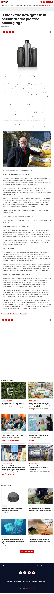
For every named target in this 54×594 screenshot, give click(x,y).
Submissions (11, 5)
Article (4, 506)
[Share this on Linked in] (10, 32)
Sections (24, 566)
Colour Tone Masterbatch (26, 76)
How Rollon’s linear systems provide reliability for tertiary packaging (38, 467)
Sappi (22, 407)
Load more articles (27, 551)
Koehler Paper (32, 410)
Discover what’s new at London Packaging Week (39, 436)
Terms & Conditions (13, 583)
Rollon (49, 471)
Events (41, 566)
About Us (4, 5)
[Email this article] (13, 32)
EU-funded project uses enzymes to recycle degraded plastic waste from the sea (40, 510)
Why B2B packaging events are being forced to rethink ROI (12, 436)
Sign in (30, 29)
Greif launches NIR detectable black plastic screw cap (12, 509)
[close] (38, 31)
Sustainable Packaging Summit (10, 440)
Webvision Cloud (31, 588)
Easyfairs (31, 440)
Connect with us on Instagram (33, 572)
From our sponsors (7, 400)
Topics (5, 566)
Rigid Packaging (14, 313)
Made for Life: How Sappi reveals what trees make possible (13, 404)
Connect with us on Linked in (24, 572)
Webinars (25, 5)
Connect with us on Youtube (29, 572)
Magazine (34, 581)
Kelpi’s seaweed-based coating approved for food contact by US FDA (39, 541)
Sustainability (23, 313)
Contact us (26, 581)
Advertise (43, 5)
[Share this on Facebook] (4, 32)
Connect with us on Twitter (20, 572)
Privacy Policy (25, 583)
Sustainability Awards (34, 5)
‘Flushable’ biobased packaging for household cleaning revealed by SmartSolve (13, 541)
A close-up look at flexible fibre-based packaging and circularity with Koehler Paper (39, 404)
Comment (6, 313)
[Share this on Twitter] (7, 32)
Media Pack (42, 581)
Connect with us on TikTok (27, 576)
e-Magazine (19, 5)
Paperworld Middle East (8, 474)
